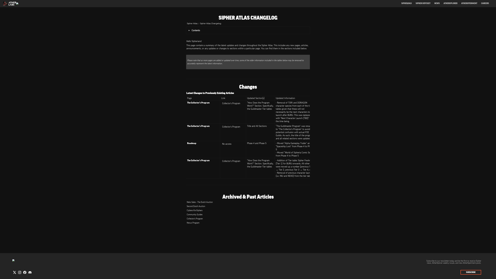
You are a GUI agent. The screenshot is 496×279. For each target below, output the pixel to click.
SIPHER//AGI (406, 3)
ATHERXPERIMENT (469, 3)
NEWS (437, 3)
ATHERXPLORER (450, 3)
